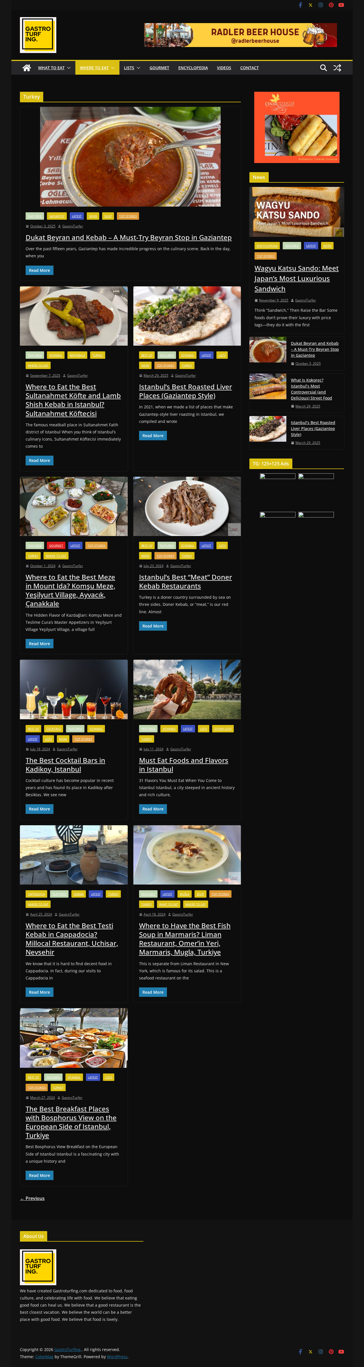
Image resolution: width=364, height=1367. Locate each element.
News (93, 216)
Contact (249, 67)
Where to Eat (94, 67)
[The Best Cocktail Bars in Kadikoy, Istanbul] (74, 689)
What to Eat (51, 67)
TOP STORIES (128, 216)
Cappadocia (36, 894)
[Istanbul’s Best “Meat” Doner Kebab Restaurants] (187, 506)
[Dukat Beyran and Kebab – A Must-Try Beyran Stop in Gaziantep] (130, 157)
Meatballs (77, 355)
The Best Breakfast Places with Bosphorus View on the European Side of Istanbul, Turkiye (71, 1122)
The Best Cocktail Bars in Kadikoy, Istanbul (65, 764)
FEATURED (35, 216)
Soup (108, 216)
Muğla (184, 894)
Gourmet (159, 67)
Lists (129, 67)
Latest (77, 216)
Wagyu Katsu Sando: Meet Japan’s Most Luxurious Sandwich (297, 278)
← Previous (32, 1198)
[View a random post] (337, 68)
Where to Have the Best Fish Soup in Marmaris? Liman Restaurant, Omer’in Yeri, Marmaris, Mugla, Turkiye (185, 939)
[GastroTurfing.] (27, 68)
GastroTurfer (72, 226)
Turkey (97, 355)
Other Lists (222, 729)
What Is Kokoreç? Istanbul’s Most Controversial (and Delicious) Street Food (311, 389)
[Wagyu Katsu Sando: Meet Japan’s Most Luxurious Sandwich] (296, 212)
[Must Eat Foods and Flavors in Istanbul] (187, 689)
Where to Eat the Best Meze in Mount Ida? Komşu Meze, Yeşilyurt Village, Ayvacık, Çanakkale (70, 590)
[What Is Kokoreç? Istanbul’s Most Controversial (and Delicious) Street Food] (267, 393)
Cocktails (53, 729)
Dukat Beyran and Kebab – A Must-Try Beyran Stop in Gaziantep (129, 237)
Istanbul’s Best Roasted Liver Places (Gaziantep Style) (185, 391)
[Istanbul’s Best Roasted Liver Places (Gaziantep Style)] (187, 316)
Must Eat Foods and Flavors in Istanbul (183, 764)
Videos (224, 67)
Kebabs (79, 894)
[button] (68, 68)
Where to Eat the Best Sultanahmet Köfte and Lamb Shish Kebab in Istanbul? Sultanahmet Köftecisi (73, 400)
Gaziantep (57, 216)
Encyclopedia (193, 67)
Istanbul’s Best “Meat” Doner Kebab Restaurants (185, 581)
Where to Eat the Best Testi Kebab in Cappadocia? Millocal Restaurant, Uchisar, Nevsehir (72, 939)
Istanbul (55, 355)
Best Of (146, 355)
